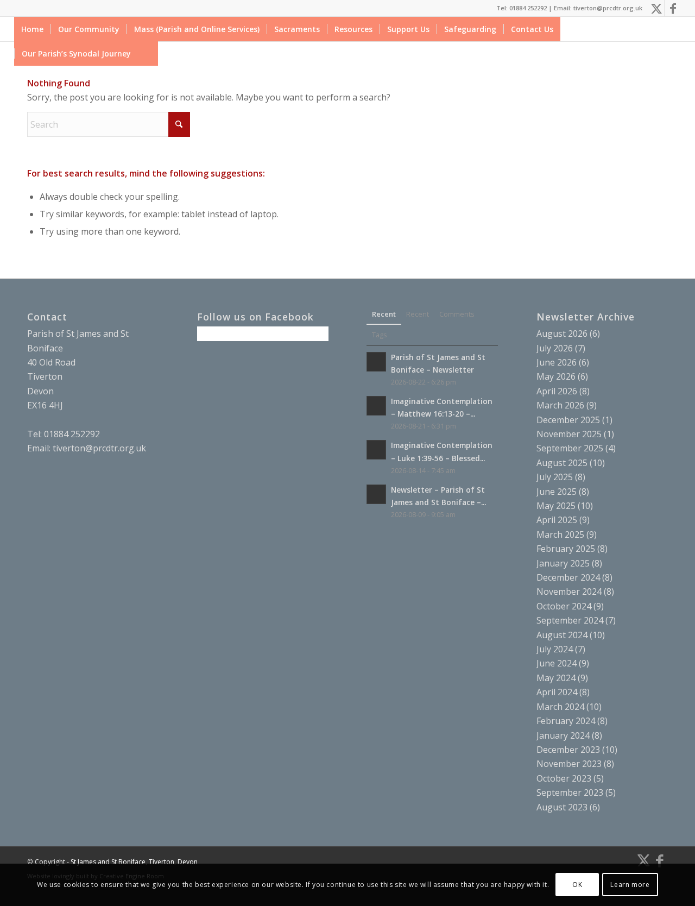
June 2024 (556, 663)
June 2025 (556, 492)
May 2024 (556, 678)
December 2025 (568, 420)
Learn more (629, 884)
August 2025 (561, 463)
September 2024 (569, 620)
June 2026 (556, 362)
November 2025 (569, 434)
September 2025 (569, 448)
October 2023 (563, 778)
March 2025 (560, 534)
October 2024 (563, 606)
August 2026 (561, 333)
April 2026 (556, 391)
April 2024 (556, 692)
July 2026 (554, 348)
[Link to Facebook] (673, 8)
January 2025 (563, 563)
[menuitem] (32, 29)
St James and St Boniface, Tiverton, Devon (134, 861)
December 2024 (568, 577)
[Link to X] (656, 8)
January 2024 (563, 735)
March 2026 (560, 405)
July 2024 (554, 649)
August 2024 (561, 635)
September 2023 (569, 792)
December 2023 (568, 750)
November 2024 (569, 591)
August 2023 (561, 807)
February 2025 (565, 549)
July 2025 (554, 477)
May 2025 (556, 506)
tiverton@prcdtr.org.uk (99, 448)
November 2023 (569, 764)
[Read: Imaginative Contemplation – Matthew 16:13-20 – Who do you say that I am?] (376, 406)
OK (577, 884)
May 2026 (556, 376)
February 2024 (565, 721)
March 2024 (560, 707)
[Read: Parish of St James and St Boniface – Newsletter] (376, 362)
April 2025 (556, 520)
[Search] (148, 53)
